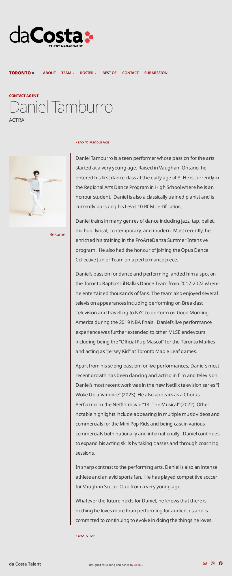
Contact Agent (24, 95)
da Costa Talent (25, 564)
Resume (58, 234)
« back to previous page (92, 142)
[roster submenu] (95, 73)
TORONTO (20, 73)
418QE (138, 565)
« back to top (85, 536)
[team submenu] (73, 73)
